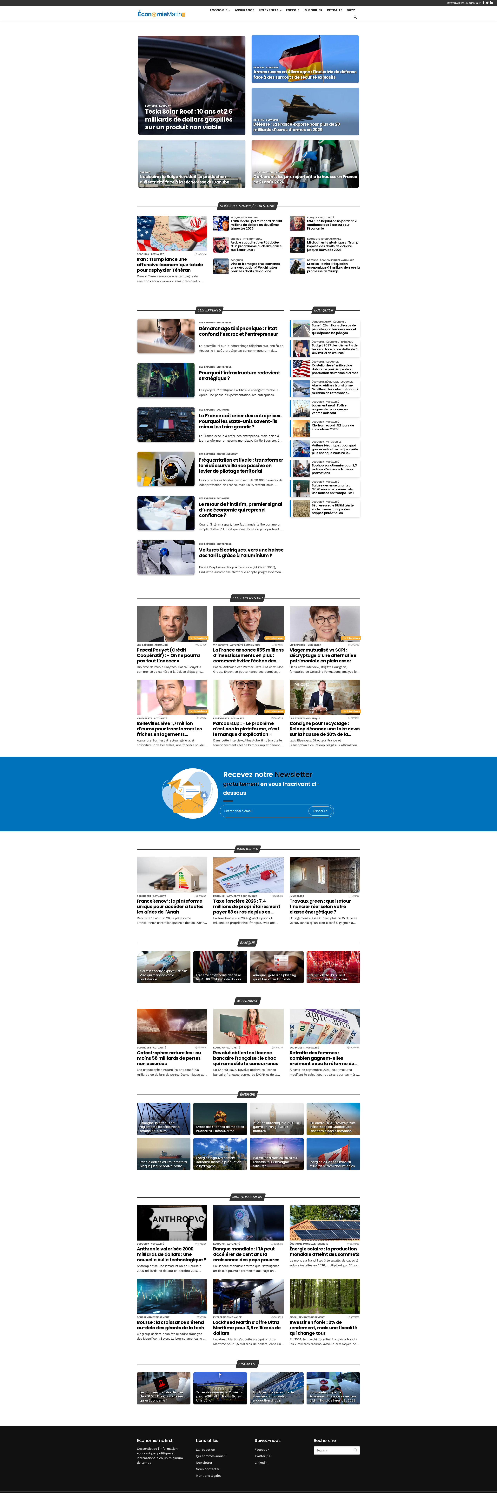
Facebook (262, 1449)
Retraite (334, 10)
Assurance (244, 10)
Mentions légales (208, 1475)
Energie (292, 10)
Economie (218, 10)
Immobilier (313, 10)
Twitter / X (263, 1456)
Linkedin (261, 1462)
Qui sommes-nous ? (211, 1456)
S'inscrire (320, 811)
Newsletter (204, 1462)
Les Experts (268, 10)
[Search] (355, 1450)
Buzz (351, 10)
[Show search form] (355, 17)
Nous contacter (208, 1469)
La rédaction (205, 1449)
